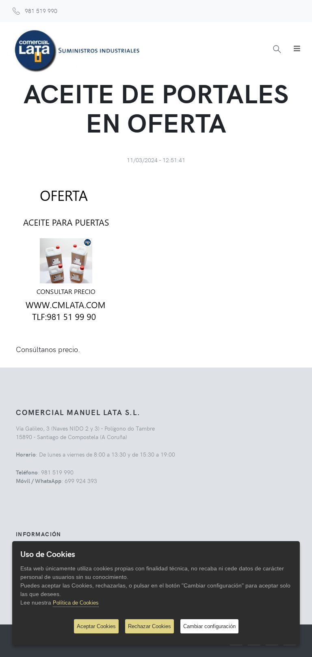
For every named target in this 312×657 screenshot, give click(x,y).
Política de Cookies (76, 603)
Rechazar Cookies (149, 626)
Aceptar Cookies (96, 626)
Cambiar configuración (209, 626)
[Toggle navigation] (297, 48)
